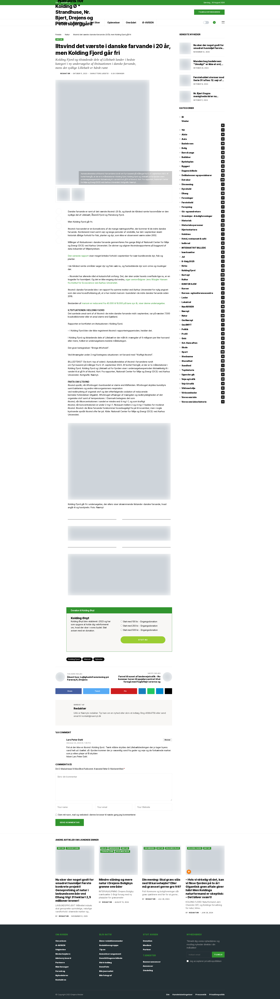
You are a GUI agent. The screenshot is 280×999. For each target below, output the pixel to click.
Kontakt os (60, 980)
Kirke (203, 266)
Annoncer (148, 966)
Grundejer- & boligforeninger (202, 216)
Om (167, 994)
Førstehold (203, 202)
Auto (202, 139)
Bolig (202, 148)
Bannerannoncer (152, 962)
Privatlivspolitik (217, 994)
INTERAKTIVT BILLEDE (203, 247)
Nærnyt (202, 311)
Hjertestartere (202, 229)
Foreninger (202, 198)
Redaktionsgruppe (108, 945)
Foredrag (60, 971)
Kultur (203, 279)
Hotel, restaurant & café (202, 238)
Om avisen (60, 941)
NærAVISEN (203, 306)
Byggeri (203, 166)
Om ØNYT (202, 325)
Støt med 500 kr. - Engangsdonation (140, 630)
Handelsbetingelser (182, 994)
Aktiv (203, 134)
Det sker (203, 180)
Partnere (60, 962)
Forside (58, 34)
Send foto (104, 967)
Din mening (202, 184)
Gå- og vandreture (202, 211)
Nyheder (99, 659)
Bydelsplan (203, 161)
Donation (147, 941)
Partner (147, 949)
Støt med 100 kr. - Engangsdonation (140, 621)
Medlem (147, 945)
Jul (202, 257)
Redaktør (65, 74)
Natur (67, 34)
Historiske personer (203, 225)
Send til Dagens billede (110, 958)
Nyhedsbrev (61, 975)
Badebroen (203, 143)
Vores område (202, 397)
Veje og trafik (203, 379)
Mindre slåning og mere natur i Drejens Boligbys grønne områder (116, 883)
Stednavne (203, 356)
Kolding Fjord (74, 659)
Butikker (203, 157)
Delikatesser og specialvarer (203, 175)
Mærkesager (62, 967)
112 (202, 130)
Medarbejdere (62, 954)
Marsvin (87, 659)
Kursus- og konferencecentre (202, 293)
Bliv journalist (106, 971)
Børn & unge (203, 152)
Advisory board (63, 958)
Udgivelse (60, 949)
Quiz (202, 338)
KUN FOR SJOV (202, 284)
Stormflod (203, 361)
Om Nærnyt (203, 320)
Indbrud (203, 243)
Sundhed (202, 365)
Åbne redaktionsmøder (111, 941)
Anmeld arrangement (110, 954)
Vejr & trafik (203, 383)
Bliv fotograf (105, 975)
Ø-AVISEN (60, 945)
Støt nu (143, 640)
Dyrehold (202, 189)
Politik (202, 329)
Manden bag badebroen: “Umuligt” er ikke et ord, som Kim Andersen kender (208, 64)
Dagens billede (203, 170)
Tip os (102, 949)
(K (183, 117)
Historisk (202, 220)
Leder (202, 297)
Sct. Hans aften (202, 343)
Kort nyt (203, 275)
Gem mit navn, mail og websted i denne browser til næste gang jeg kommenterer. (97, 815)
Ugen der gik (202, 374)
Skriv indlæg (105, 962)
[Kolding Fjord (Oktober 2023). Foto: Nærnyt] (63, 194)
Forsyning (202, 207)
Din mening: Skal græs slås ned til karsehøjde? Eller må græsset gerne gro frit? (161, 883)
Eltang (203, 193)
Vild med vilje (202, 388)
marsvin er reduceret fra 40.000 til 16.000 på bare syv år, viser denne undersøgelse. (123, 303)
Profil (203, 334)
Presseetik (200, 994)
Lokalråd (203, 302)
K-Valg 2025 (202, 261)
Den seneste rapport (78, 255)
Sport (203, 352)
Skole (203, 347)
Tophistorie (203, 370)
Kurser (202, 288)
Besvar (167, 740)
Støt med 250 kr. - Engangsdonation (140, 626)
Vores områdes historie (202, 402)
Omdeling (148, 970)
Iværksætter (202, 252)
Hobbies (202, 234)
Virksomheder (203, 392)
